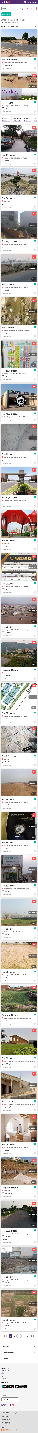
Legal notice (5, 1416)
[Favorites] (25, 2)
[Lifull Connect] (10, 1431)
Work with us (5, 1370)
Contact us (4, 1379)
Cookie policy (5, 1419)
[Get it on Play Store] (8, 1386)
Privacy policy (5, 1422)
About (3, 1373)
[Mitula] (6, 2)
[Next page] (31, 1336)
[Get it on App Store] (21, 1387)
